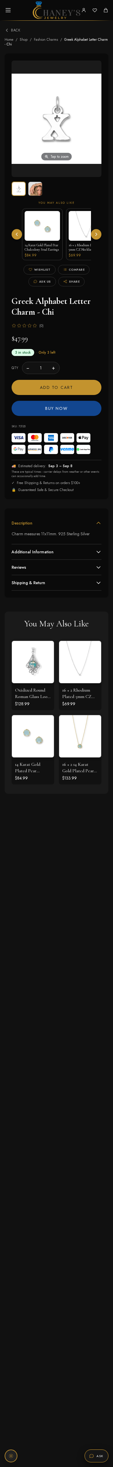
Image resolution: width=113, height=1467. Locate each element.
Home (9, 39)
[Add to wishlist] (45, 662)
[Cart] (105, 10)
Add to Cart (56, 387)
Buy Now (56, 408)
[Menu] (8, 10)
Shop (24, 39)
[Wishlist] (94, 10)
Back (15, 30)
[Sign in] (83, 10)
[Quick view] (45, 649)
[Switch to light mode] (11, 1456)
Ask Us (45, 281)
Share (74, 281)
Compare (77, 269)
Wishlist (42, 269)
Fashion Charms (46, 39)
